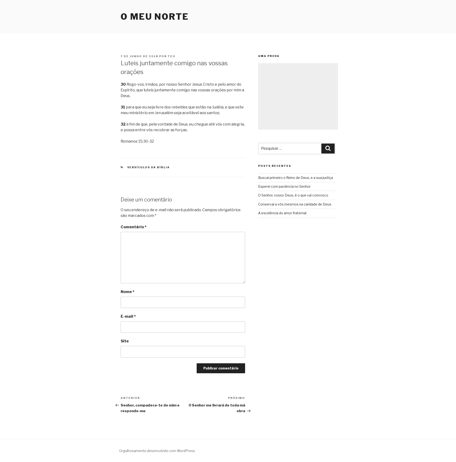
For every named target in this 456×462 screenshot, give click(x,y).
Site (125, 341)
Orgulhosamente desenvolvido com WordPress (157, 451)
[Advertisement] (298, 96)
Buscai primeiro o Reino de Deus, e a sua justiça (295, 178)
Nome (127, 291)
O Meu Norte (155, 16)
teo (172, 56)
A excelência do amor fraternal (282, 213)
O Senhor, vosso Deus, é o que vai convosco (293, 195)
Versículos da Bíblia (148, 167)
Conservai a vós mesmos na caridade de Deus (294, 204)
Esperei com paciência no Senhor (284, 186)
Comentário (134, 227)
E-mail (128, 316)
